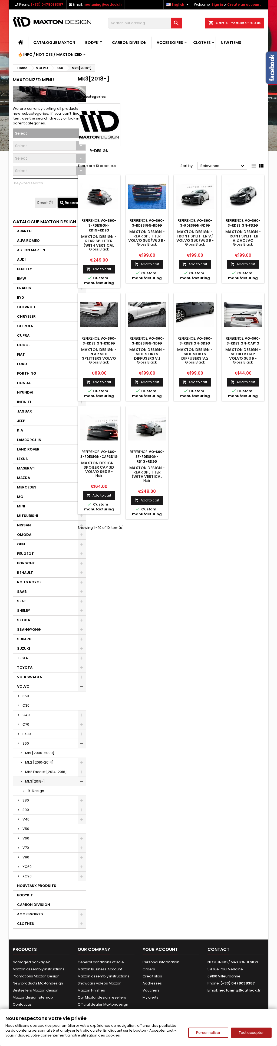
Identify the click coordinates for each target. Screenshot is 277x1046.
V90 (25, 857)
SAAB (22, 591)
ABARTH (24, 231)
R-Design (36, 790)
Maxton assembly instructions (38, 969)
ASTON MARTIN (31, 250)
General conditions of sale (101, 962)
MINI (21, 506)
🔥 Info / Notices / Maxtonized (50, 54)
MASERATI (26, 468)
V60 (25, 838)
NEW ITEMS (231, 42)
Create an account (244, 4)
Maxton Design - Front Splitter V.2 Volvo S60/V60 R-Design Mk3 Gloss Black (243, 240)
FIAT (21, 354)
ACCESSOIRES (170, 42)
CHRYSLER (26, 316)
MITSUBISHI (27, 515)
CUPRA (23, 335)
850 (25, 696)
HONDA (24, 382)
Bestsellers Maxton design (35, 990)
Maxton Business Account (100, 969)
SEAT (21, 601)
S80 (25, 800)
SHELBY (23, 610)
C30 (25, 705)
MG (20, 496)
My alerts (150, 997)
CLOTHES (202, 42)
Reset (43, 202)
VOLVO (23, 686)
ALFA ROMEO (28, 240)
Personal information (161, 962)
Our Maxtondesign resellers (102, 997)
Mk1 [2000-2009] (39, 752)
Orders (149, 969)
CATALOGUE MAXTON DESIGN (44, 222)
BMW (21, 278)
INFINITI (24, 401)
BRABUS (24, 288)
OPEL (21, 544)
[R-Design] (99, 124)
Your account (160, 949)
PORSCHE (26, 563)
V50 (25, 828)
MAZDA (23, 477)
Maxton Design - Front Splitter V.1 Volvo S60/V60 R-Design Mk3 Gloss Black (195, 240)
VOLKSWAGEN (29, 677)
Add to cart (99, 269)
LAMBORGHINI (29, 439)
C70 (25, 724)
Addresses (152, 983)
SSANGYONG (29, 629)
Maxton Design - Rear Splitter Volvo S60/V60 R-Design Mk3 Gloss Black (147, 240)
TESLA (22, 658)
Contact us (22, 1004)
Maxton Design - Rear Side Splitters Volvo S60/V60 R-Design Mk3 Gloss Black (98, 358)
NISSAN (24, 525)
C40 (26, 714)
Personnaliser (208, 1032)
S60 (25, 743)
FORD (22, 363)
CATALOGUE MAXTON (54, 42)
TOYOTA (24, 667)
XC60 (27, 866)
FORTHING (26, 373)
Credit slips (152, 976)
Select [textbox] (21, 133)
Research (73, 202)
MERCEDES (27, 487)
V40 (25, 819)
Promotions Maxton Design (36, 976)
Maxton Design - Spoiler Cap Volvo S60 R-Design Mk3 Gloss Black (243, 358)
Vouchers (151, 990)
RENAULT (25, 572)
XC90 (27, 876)
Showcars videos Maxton (99, 983)
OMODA (24, 534)
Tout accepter (251, 1032)
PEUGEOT (25, 553)
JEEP (21, 420)
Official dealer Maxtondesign (103, 1004)
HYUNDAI (25, 392)
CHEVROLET (27, 307)
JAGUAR (24, 411)
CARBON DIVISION (129, 42)
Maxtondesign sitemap (33, 997)
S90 (25, 809)
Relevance (223, 166)
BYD (20, 297)
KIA (20, 430)
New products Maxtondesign (38, 983)
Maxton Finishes (91, 990)
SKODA (23, 620)
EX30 (26, 733)
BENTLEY (24, 269)
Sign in (217, 4)
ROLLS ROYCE (29, 582)
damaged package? (31, 962)
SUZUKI (23, 648)
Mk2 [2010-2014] (39, 762)
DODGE (23, 344)
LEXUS (22, 458)
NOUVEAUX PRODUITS (36, 885)
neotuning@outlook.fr (103, 4)
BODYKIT (93, 42)
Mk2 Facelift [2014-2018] (46, 771)
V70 (25, 847)
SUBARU (24, 639)
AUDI (21, 259)
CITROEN (25, 326)
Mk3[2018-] (35, 781)
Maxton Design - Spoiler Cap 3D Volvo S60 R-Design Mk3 (99, 469)
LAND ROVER (28, 449)
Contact (218, 949)
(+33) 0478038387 (47, 4)
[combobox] (49, 133)
